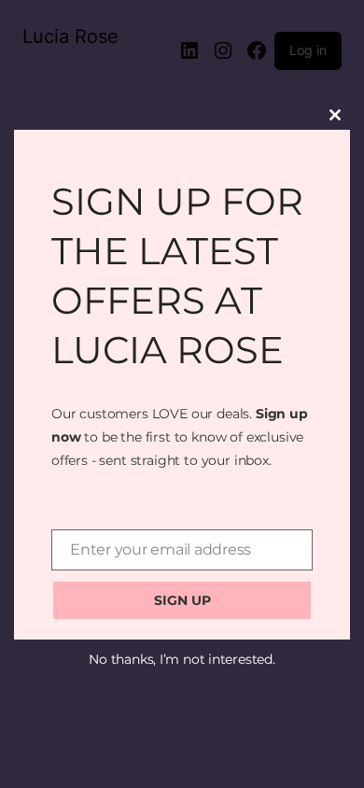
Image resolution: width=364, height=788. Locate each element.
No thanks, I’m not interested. (181, 659)
